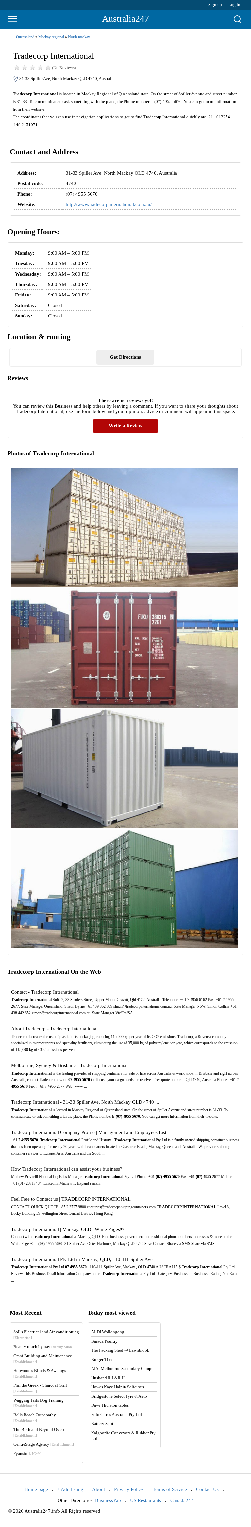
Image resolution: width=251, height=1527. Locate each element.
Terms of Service (170, 1489)
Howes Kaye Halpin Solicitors (117, 1386)
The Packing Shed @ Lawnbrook (120, 1350)
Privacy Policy (128, 1489)
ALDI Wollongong (107, 1331)
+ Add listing (70, 1489)
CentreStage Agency (43, 1444)
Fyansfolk (27, 1453)
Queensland (25, 37)
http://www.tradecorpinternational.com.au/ (109, 204)
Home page (36, 1489)
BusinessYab (108, 1500)
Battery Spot (102, 1423)
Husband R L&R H (108, 1377)
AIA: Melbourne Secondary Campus (123, 1368)
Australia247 (125, 18)
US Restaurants (145, 1500)
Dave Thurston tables (110, 1405)
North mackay (79, 37)
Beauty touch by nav (43, 1346)
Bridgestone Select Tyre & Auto (119, 1396)
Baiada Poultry (104, 1341)
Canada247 (181, 1500)
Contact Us (207, 1489)
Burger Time (102, 1359)
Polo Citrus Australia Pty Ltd (116, 1414)
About (98, 1489)
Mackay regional (51, 37)
